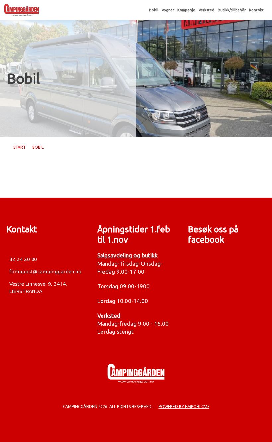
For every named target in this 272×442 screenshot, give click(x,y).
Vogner (168, 10)
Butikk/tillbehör (232, 10)
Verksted (206, 10)
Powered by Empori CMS (184, 406)
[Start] (73, 10)
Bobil (153, 10)
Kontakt (256, 10)
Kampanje (186, 10)
